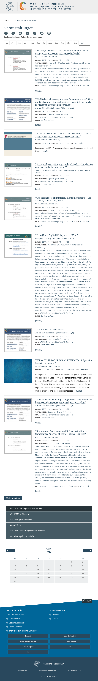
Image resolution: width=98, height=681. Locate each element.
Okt (62, 43)
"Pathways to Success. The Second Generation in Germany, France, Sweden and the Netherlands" (62, 52)
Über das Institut (70, 636)
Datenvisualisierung (17, 623)
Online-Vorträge (15, 627)
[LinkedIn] (13, 33)
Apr (25, 43)
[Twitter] (27, 33)
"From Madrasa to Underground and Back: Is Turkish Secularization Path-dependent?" (64, 165)
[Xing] (34, 33)
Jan (7, 43)
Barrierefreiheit (74, 671)
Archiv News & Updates (28, 641)
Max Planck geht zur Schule (22, 536)
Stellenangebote (70, 641)
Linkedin (55, 615)
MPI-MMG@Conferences (21, 520)
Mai (32, 43)
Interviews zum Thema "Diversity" (23, 631)
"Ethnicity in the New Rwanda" (51, 329)
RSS (70, 647)
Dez (75, 43)
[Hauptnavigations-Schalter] (89, 7)
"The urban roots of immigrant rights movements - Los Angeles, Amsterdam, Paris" (63, 199)
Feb (13, 43)
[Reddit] (20, 33)
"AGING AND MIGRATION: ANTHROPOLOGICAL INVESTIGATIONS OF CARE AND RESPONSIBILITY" (63, 135)
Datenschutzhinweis (47, 671)
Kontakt (28, 636)
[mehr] (38, 90)
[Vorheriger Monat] (87, 550)
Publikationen (14, 619)
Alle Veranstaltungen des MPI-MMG (26, 508)
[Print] (49, 33)
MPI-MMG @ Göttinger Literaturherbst (27, 531)
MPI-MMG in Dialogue (20, 514)
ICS (28, 652)
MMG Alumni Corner (15, 615)
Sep (56, 43)
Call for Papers (28, 647)
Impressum (22, 671)
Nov (69, 43)
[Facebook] (6, 33)
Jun (38, 43)
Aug (50, 43)
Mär (19, 43)
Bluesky (55, 619)
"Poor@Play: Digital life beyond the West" (56, 235)
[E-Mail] (42, 33)
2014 (83, 43)
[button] (13, 498)
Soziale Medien (57, 610)
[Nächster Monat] (10, 550)
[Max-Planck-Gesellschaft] (38, 664)
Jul (44, 43)
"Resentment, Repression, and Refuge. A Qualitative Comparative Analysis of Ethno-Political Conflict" (61, 432)
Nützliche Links (14, 610)
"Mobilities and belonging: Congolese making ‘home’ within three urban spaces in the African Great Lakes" (64, 401)
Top (89, 601)
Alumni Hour (15, 525)
